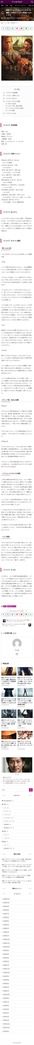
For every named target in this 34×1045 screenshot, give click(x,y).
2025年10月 (6, 902)
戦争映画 (7, 824)
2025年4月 (6, 925)
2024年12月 (6, 939)
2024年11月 (6, 943)
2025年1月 (6, 935)
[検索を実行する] (31, 790)
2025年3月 (6, 928)
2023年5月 (6, 983)
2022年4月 (6, 1013)
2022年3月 (6, 1016)
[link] (17, 654)
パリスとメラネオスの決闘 (15, 108)
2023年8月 (6, 980)
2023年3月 (6, 987)
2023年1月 (6, 991)
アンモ (17, 650)
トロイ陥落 (11, 110)
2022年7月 (6, 1002)
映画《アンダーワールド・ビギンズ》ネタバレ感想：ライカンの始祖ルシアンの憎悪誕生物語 (16, 876)
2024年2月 (6, 961)
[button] (3, 28)
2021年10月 (6, 1027)
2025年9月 (6, 906)
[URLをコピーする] (31, 28)
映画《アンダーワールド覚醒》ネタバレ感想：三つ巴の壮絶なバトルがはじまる (16, 871)
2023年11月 (6, 969)
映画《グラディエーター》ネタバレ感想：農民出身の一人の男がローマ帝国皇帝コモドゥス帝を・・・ (16, 860)
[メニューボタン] (2, 2)
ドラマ (7, 814)
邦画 (5, 831)
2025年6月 (6, 917)
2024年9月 (6, 950)
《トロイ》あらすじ (11, 98)
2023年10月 (6, 972)
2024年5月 (6, 958)
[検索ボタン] (32, 2)
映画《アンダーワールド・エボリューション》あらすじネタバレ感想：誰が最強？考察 (16, 881)
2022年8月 (6, 998)
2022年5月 (6, 1009)
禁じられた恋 (12, 103)
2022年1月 (6, 1020)
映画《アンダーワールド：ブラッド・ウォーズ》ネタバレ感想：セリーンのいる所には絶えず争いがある (16, 865)
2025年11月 (6, 899)
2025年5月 (6, 921)
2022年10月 (6, 994)
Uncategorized (8, 800)
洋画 (5, 18)
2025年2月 (6, 932)
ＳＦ (6, 808)
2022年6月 (6, 1005)
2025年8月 (6, 910)
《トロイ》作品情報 (11, 92)
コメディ (7, 811)
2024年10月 (6, 947)
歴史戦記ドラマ (11, 18)
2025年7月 (6, 913)
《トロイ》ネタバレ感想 (12, 101)
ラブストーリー (9, 821)
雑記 (5, 841)
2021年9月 (6, 1031)
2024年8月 (6, 954)
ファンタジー (9, 817)
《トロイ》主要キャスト (12, 95)
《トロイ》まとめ (10, 113)
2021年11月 (6, 1024)
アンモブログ (17, 2)
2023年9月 (6, 976)
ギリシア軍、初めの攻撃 (15, 106)
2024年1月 (6, 965)
